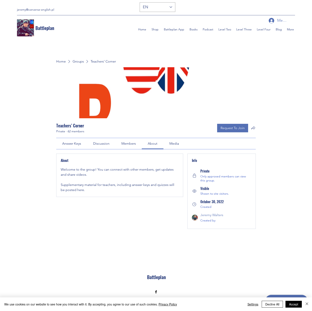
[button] (193, 29)
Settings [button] (252, 304)
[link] (71, 143)
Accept (293, 304)
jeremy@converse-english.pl (35, 9)
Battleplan (44, 27)
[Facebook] (156, 292)
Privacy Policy (168, 304)
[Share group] (253, 127)
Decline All (272, 304)
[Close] (306, 304)
